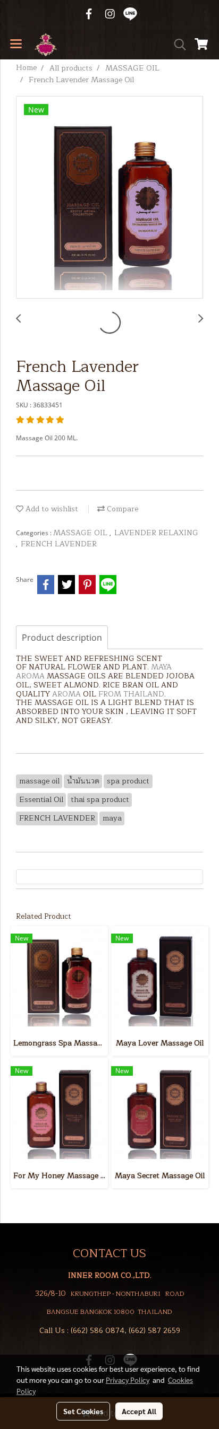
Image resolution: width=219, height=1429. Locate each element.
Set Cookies (83, 1411)
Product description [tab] (62, 637)
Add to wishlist (50, 509)
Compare (121, 509)
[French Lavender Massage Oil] (109, 198)
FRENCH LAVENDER (59, 544)
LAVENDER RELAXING (156, 533)
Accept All (139, 1411)
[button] (176, 44)
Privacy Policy (127, 1379)
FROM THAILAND (131, 694)
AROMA (30, 676)
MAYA (161, 667)
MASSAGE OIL (81, 533)
